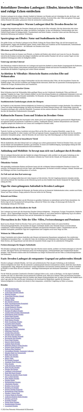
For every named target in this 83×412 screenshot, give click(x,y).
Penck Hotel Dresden (12, 340)
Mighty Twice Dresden (12, 309)
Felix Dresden (9, 364)
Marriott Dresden (10, 294)
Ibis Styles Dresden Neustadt (14, 336)
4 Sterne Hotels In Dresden (13, 395)
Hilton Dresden (10, 298)
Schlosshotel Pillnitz (11, 327)
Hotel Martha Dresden (12, 378)
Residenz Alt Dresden (12, 388)
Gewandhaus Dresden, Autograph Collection (19, 351)
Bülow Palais (9, 358)
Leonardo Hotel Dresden (13, 323)
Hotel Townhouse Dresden (13, 322)
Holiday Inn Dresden (11, 356)
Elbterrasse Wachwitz (12, 331)
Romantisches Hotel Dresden (14, 391)
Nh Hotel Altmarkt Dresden (14, 325)
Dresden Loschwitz (11, 398)
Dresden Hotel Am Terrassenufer (15, 353)
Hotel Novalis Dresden (12, 367)
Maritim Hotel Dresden (12, 305)
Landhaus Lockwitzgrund (13, 371)
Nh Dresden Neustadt (12, 360)
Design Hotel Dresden (12, 402)
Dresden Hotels (10, 380)
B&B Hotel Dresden (11, 355)
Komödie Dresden (11, 400)
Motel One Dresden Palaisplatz (15, 329)
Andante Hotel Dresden (12, 344)
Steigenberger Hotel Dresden (14, 314)
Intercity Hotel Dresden (12, 342)
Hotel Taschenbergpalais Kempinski (16, 303)
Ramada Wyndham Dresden (14, 311)
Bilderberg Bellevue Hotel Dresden (16, 345)
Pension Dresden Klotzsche (13, 389)
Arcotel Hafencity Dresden (13, 307)
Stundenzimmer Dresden (13, 404)
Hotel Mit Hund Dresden (13, 373)
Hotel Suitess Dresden (12, 320)
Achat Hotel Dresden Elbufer (14, 292)
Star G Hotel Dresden (12, 377)
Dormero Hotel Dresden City (14, 347)
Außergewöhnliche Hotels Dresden (16, 397)
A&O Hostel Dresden (12, 289)
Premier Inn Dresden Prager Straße (16, 375)
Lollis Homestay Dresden (13, 366)
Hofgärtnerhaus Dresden (13, 382)
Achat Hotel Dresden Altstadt (14, 296)
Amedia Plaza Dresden (12, 333)
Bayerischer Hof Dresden (13, 338)
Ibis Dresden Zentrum (12, 302)
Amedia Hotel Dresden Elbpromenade (17, 312)
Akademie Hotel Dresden (13, 362)
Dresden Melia (9, 300)
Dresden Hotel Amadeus (13, 334)
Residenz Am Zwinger (12, 386)
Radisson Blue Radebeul (13, 349)
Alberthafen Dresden (11, 384)
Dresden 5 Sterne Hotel (12, 393)
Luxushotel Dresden (11, 406)
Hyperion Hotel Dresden (13, 291)
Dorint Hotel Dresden (12, 316)
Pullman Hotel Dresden (12, 318)
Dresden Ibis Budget (11, 369)
